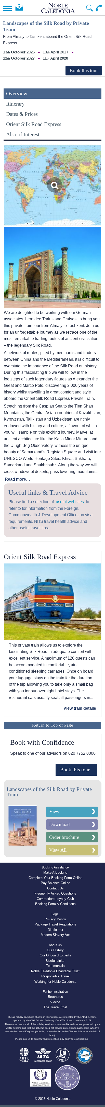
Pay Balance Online (55, 883)
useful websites (70, 502)
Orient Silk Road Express (33, 124)
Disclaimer (55, 930)
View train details (79, 708)
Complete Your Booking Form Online (55, 878)
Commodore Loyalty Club (55, 899)
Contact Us (55, 888)
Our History (55, 950)
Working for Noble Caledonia (55, 982)
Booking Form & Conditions (55, 904)
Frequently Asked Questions (55, 893)
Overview (16, 93)
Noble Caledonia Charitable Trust (55, 971)
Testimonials (55, 966)
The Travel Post (55, 1007)
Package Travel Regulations (55, 924)
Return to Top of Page (52, 725)
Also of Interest (23, 134)
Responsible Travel (55, 976)
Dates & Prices (22, 114)
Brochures (55, 997)
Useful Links (55, 961)
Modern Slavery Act (55, 935)
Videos (55, 1002)
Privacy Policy (55, 919)
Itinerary (15, 104)
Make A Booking (55, 872)
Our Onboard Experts (55, 955)
